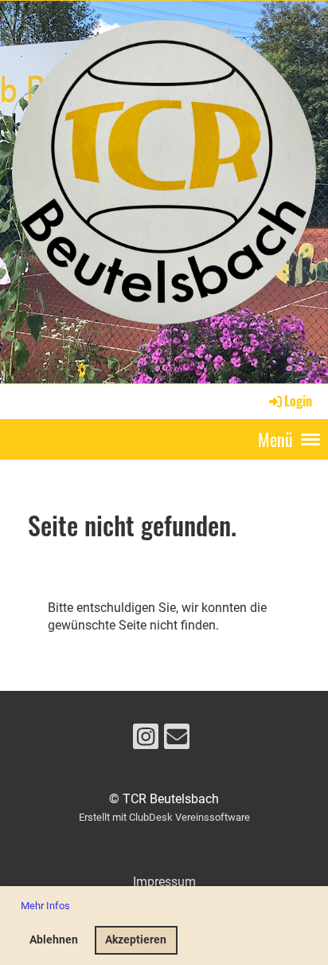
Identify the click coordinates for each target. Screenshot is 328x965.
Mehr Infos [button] (45, 906)
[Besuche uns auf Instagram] (145, 740)
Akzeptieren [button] (135, 940)
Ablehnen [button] (53, 940)
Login (298, 400)
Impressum (164, 881)
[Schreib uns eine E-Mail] (176, 740)
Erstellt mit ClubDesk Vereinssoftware (164, 817)
